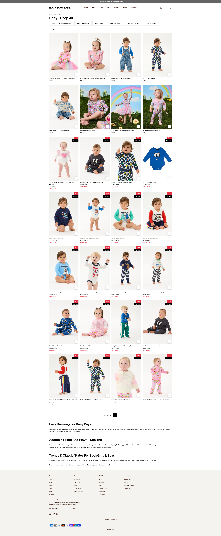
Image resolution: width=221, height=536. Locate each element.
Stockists (101, 482)
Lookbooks (102, 491)
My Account (77, 479)
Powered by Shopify (110, 529)
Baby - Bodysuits (83, 23)
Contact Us (77, 482)
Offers (125, 8)
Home (50, 14)
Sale (50, 488)
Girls (94, 8)
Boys (101, 8)
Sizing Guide (77, 488)
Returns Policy (127, 479)
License (116, 8)
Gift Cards (51, 494)
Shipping (126, 482)
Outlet (133, 8)
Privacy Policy (127, 488)
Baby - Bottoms (115, 23)
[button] (170, 8)
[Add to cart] (76, 74)
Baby (108, 8)
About (100, 485)
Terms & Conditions (129, 485)
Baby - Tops (99, 23)
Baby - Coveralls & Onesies (61, 23)
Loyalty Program (103, 488)
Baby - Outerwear (133, 23)
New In (86, 8)
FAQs (75, 485)
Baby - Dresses (151, 23)
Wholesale (102, 494)
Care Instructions (78, 491)
